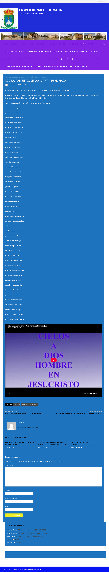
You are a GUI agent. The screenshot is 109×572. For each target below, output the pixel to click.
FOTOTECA (97, 59)
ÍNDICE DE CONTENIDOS (11, 44)
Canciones (8, 77)
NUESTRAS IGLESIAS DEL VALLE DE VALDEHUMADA (84, 51)
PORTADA (23, 44)
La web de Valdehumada (19, 77)
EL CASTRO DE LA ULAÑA (60, 51)
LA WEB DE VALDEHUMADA (40, 10)
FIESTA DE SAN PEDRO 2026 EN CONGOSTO (32, 530)
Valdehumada (33, 404)
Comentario (9, 465)
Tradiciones (44, 77)
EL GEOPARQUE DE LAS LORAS (27, 59)
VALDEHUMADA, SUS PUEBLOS (58, 44)
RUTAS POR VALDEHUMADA (83, 59)
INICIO (31, 44)
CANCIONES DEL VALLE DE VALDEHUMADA (39, 51)
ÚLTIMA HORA (41, 44)
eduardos (13, 85)
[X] (103, 1)
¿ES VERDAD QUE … (10, 59)
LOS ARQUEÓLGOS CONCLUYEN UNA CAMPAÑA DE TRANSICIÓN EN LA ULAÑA (52, 443)
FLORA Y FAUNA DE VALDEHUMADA (14, 51)
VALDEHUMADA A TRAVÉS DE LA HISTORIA (82, 44)
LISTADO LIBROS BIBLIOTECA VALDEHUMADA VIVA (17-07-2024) (23, 66)
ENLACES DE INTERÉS (66, 66)
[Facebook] (98, 1)
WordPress (40, 569)
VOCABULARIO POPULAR (51, 66)
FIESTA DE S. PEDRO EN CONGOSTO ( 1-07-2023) (31, 536)
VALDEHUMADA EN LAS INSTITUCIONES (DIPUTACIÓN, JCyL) (55, 59)
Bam (46, 569)
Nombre (8, 490)
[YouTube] (100, 1)
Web (6, 506)
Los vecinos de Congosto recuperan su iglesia (32, 533)
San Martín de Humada (33, 77)
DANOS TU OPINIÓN (81, 66)
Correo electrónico (12, 498)
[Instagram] (105, 1)
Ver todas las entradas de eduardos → (28, 427)
